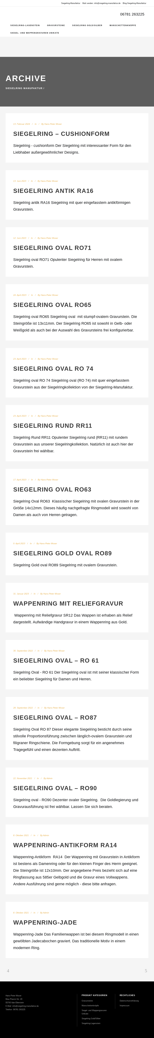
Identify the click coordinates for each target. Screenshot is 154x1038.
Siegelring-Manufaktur (70, 3)
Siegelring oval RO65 (52, 305)
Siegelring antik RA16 (53, 190)
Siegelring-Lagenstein (91, 1023)
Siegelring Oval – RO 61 (56, 660)
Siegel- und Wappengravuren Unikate (94, 1012)
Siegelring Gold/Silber (91, 1018)
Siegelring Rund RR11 (52, 425)
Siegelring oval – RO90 (55, 788)
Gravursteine (87, 1001)
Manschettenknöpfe (90, 1005)
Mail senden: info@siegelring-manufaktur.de (101, 3)
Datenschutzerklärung (129, 1001)
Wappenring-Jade (45, 922)
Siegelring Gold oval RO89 (62, 553)
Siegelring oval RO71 (52, 247)
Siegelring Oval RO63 (52, 489)
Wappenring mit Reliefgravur (68, 603)
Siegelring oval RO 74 (53, 368)
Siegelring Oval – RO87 (55, 717)
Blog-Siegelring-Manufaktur (134, 3)
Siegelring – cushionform (61, 133)
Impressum (124, 1005)
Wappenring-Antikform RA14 (65, 845)
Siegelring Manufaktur (24, 88)
